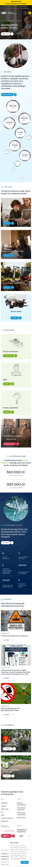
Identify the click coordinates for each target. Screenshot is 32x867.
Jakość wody (4, 809)
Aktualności (4, 803)
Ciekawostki (4, 821)
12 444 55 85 (23, 6)
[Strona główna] (8, 13)
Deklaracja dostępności (8, 856)
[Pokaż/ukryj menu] (25, 12)
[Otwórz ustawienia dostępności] (29, 13)
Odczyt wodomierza (7, 818)
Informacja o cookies (20, 859)
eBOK (2, 815)
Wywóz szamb (21, 817)
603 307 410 (25, 8)
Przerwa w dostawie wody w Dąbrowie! (16, 3)
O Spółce (4, 806)
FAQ (2, 812)
